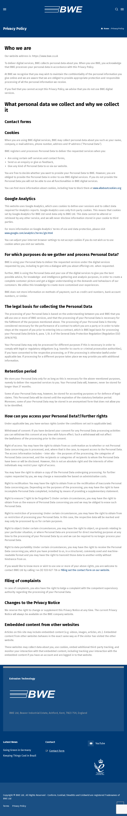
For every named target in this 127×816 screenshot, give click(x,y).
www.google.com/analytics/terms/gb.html (29, 233)
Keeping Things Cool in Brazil (19, 755)
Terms (6, 806)
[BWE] (63, 9)
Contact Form (56, 750)
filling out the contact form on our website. (85, 570)
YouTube (100, 743)
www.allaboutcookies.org (107, 188)
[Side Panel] (121, 9)
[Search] (116, 9)
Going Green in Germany (17, 750)
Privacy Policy (19, 806)
